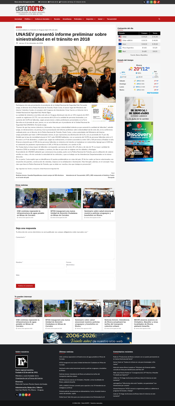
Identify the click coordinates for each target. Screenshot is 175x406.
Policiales (78, 19)
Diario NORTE (85, 403)
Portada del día (54, 2)
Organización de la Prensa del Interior (29, 378)
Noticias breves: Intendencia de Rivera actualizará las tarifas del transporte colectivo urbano (117, 323)
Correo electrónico (70, 265)
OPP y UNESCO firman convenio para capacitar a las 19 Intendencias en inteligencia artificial (82, 387)
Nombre (19, 262)
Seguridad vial (23, 168)
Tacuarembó (112, 19)
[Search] (159, 19)
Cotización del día (80, 2)
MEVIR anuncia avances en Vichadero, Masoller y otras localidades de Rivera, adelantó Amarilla (146, 323)
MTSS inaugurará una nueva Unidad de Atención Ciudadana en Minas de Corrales (64, 213)
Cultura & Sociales (42, 19)
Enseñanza (67, 19)
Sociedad (18, 19)
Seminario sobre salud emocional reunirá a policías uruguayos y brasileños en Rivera (98, 213)
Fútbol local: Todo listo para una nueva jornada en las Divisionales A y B (82, 397)
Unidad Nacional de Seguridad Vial (49, 168)
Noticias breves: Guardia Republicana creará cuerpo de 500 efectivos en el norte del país (40, 175)
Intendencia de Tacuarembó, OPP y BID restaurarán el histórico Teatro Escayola (90, 175)
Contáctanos (43, 2)
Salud (100, 19)
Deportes (89, 19)
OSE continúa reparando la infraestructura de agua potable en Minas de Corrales (30, 213)
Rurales (57, 19)
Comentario (21, 237)
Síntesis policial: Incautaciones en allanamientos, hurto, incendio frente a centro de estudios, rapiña (82, 392)
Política (27, 19)
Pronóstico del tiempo (67, 2)
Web (17, 275)
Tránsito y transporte (33, 168)
